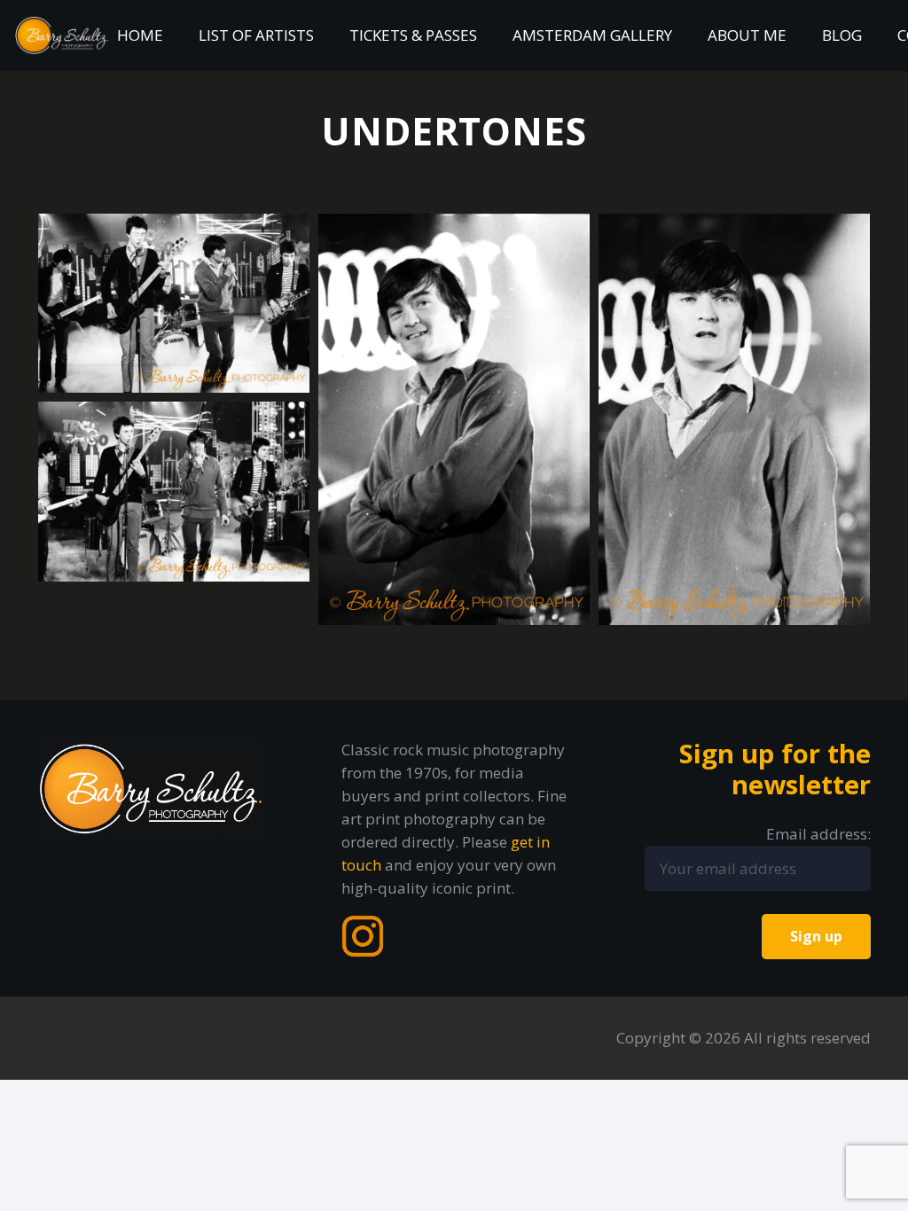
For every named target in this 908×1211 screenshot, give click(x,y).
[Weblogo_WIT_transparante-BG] (62, 35)
